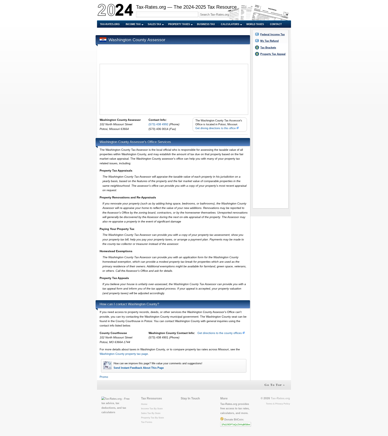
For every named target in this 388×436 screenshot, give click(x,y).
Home (144, 404)
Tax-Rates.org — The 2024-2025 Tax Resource (186, 7)
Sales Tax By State (150, 413)
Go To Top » (275, 385)
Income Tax (133, 24)
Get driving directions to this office (215, 128)
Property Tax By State (152, 417)
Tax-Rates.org (110, 24)
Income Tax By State (152, 408)
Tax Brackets (268, 47)
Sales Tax (154, 24)
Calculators (230, 24)
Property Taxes (179, 24)
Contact (276, 24)
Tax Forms (146, 422)
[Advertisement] (173, 31)
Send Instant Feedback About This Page (139, 367)
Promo (104, 376)
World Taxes (255, 24)
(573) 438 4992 (159, 124)
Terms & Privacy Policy (278, 403)
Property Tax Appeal (273, 54)
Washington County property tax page (124, 353)
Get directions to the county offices (219, 333)
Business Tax (206, 24)
